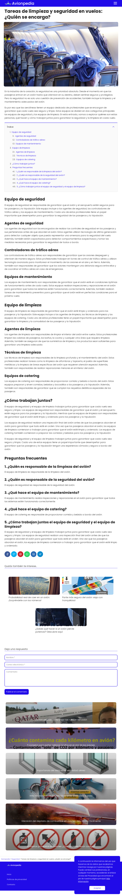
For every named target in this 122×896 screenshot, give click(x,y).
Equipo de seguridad (21, 132)
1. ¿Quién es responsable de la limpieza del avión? (39, 171)
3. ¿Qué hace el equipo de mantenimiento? (37, 179)
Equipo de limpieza (21, 147)
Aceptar (97, 888)
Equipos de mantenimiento (28, 143)
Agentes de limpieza (25, 152)
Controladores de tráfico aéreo (30, 139)
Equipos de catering (25, 159)
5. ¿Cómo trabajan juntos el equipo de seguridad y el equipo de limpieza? (51, 186)
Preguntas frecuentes (23, 167)
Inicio (9, 874)
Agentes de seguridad (25, 136)
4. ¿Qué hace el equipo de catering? (34, 182)
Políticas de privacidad (17, 879)
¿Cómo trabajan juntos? (23, 163)
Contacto (11, 884)
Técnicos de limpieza (26, 155)
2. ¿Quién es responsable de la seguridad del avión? (41, 175)
